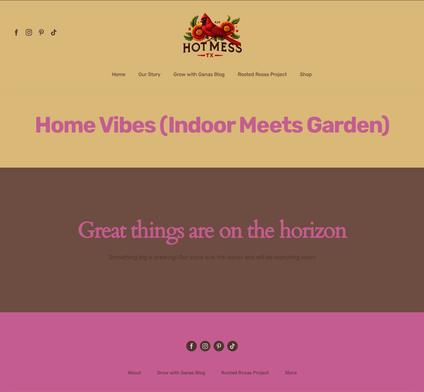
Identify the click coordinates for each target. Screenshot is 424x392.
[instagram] (29, 32)
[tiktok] (54, 32)
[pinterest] (41, 32)
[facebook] (16, 32)
